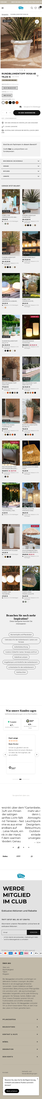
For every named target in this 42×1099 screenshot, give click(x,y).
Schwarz (10, 102)
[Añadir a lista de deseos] (37, 76)
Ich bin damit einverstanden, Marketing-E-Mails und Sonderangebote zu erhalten (21, 938)
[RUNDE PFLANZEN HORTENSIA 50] (11, 411)
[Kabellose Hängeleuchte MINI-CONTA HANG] (11, 201)
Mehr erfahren (12, 1091)
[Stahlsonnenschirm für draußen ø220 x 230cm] (31, 536)
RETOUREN (6, 171)
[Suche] (32, 8)
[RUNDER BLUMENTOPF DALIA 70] (11, 327)
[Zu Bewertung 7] (22, 779)
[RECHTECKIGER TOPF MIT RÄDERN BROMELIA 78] (11, 453)
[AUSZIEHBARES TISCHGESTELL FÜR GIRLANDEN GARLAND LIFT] (11, 495)
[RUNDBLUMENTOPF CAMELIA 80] (31, 201)
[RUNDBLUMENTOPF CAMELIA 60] (11, 243)
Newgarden (5, 14)
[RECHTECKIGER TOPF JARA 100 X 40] (31, 369)
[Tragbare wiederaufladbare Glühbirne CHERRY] (11, 285)
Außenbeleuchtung (21, 647)
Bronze (6, 102)
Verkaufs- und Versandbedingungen (29, 1072)
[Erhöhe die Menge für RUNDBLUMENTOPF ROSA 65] (10, 112)
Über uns (6, 967)
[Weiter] (37, 754)
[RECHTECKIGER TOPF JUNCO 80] (11, 369)
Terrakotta (17, 102)
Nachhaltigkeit (8, 970)
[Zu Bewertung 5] (18, 779)
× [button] (37, 1078)
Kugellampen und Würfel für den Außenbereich (21, 662)
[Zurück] (5, 754)
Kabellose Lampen (21, 657)
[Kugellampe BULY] (31, 243)
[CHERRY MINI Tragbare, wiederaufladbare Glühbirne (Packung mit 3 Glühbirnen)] (11, 578)
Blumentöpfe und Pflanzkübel (21, 634)
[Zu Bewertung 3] (15, 779)
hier (9, 149)
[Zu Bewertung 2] (14, 779)
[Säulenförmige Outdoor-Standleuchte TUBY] (31, 327)
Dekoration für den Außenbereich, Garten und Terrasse (21, 641)
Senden (33, 932)
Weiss (3, 102)
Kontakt (5, 1072)
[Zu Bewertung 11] (27, 779)
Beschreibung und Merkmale (13, 161)
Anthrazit (13, 102)
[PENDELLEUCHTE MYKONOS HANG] (31, 495)
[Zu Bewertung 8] (23, 779)
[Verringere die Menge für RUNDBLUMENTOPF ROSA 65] (2, 112)
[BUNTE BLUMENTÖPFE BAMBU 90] (31, 411)
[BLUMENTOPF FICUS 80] (11, 536)
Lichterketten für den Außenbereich (21, 667)
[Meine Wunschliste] (36, 8)
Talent (5, 972)
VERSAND (6, 166)
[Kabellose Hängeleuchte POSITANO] (31, 285)
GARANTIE (6, 176)
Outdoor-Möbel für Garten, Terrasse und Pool (21, 652)
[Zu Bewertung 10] (26, 779)
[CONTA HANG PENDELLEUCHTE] (31, 578)
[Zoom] (37, 22)
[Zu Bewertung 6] (19, 779)
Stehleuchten (21, 672)
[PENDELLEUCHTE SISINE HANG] (31, 453)
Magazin (6, 974)
